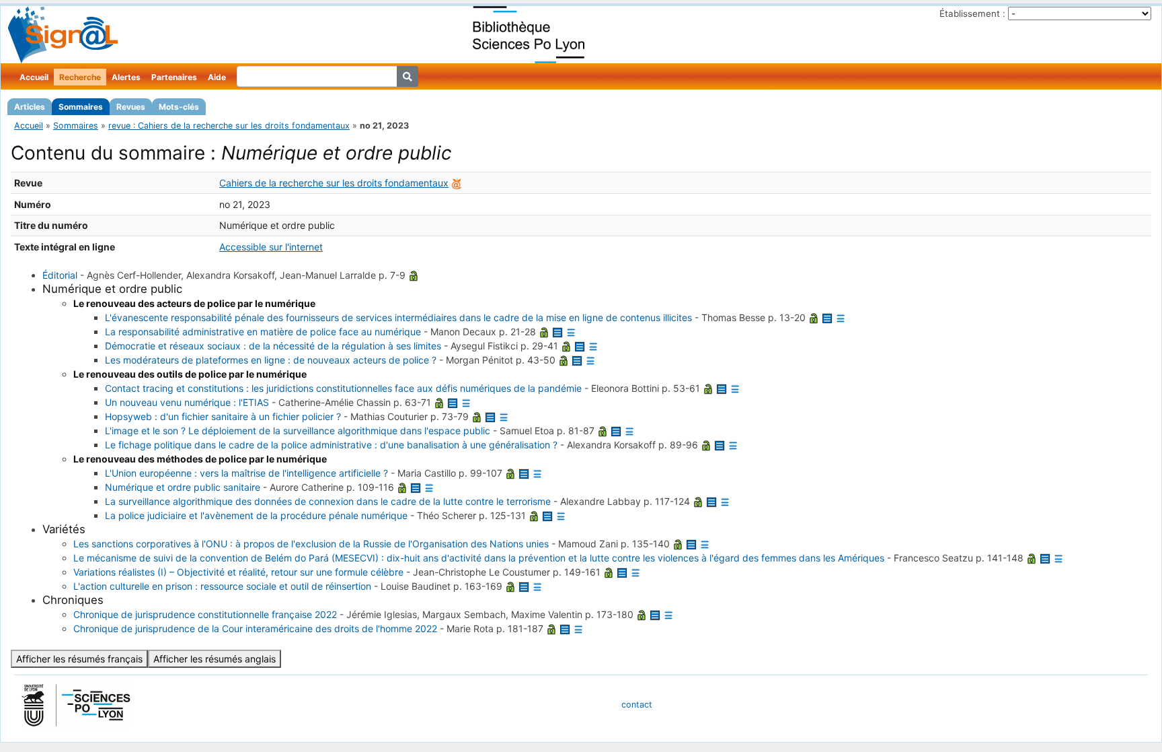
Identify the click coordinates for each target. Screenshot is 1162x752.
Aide (217, 77)
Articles (29, 107)
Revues (130, 107)
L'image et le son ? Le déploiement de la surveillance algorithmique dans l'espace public (297, 430)
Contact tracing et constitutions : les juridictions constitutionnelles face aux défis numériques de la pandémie (343, 388)
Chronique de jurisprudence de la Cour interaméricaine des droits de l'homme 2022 (255, 628)
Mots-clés (179, 107)
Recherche (80, 77)
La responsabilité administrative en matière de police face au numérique (263, 331)
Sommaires (81, 107)
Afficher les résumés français (79, 658)
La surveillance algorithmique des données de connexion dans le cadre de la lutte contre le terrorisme (328, 501)
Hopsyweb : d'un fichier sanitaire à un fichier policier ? (223, 416)
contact (636, 704)
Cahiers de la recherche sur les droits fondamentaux (334, 183)
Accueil (34, 77)
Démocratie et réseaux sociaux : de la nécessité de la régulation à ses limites (273, 345)
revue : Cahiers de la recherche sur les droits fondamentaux (229, 126)
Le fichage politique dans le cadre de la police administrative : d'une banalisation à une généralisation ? (331, 444)
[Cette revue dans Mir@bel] (456, 183)
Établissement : (972, 13)
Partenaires (174, 77)
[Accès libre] (413, 275)
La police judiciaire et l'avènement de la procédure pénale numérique (256, 515)
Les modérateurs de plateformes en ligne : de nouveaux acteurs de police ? (270, 360)
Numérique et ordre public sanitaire (182, 487)
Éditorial (59, 275)
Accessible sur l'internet (271, 246)
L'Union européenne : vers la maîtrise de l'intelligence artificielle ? (246, 473)
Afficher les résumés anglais (214, 658)
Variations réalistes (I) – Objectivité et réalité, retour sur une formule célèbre (238, 572)
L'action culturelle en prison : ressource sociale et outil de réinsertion (222, 586)
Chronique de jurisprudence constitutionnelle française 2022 (205, 614)
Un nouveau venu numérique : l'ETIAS (187, 402)
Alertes (126, 77)
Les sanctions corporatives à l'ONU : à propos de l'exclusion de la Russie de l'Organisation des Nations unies (311, 543)
